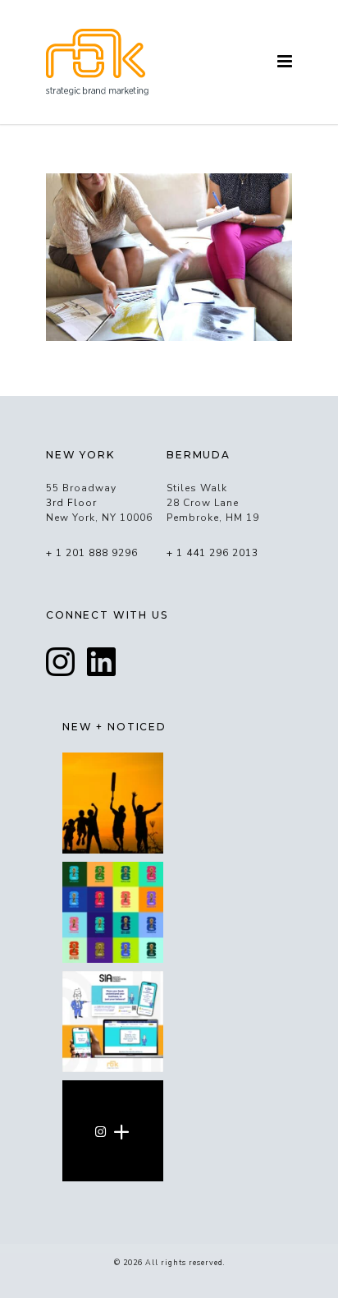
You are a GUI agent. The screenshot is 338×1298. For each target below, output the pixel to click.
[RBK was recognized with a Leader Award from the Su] (112, 1021)
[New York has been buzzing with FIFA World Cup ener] (112, 912)
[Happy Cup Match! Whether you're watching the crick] (112, 803)
